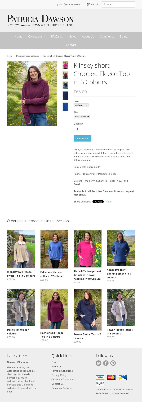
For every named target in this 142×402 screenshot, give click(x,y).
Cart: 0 (94, 4)
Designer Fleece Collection (27, 56)
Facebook (106, 363)
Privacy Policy (58, 375)
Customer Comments (63, 379)
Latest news (18, 355)
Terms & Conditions (62, 370)
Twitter (98, 363)
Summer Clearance (18, 362)
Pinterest (113, 363)
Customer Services (61, 388)
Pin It (108, 201)
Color (76, 101)
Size (76, 112)
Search (55, 362)
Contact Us (57, 383)
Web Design (102, 393)
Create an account (73, 4)
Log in (58, 4)
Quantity (78, 123)
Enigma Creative (119, 393)
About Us (56, 366)
